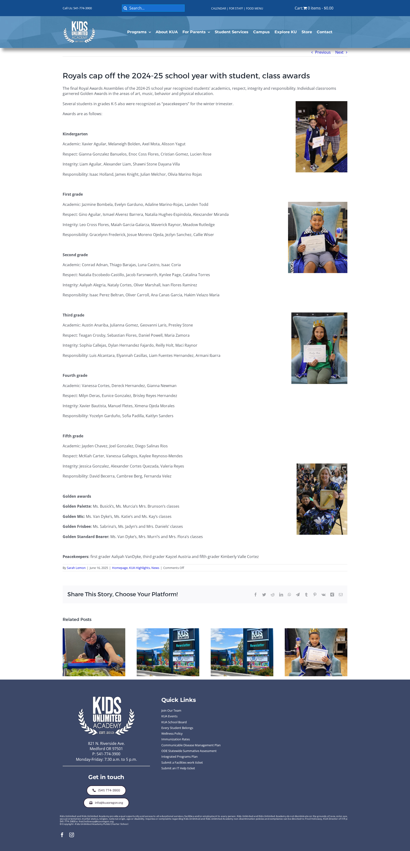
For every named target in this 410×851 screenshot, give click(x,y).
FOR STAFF (236, 8)
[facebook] (62, 834)
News (155, 568)
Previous (323, 52)
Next (339, 52)
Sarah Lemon (76, 568)
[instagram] (71, 834)
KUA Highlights (139, 568)
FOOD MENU (254, 8)
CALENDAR (218, 8)
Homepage (120, 568)
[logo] (79, 22)
